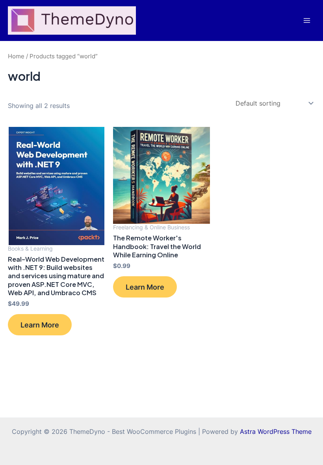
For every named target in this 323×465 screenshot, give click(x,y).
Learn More (39, 324)
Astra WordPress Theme (276, 431)
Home (16, 56)
